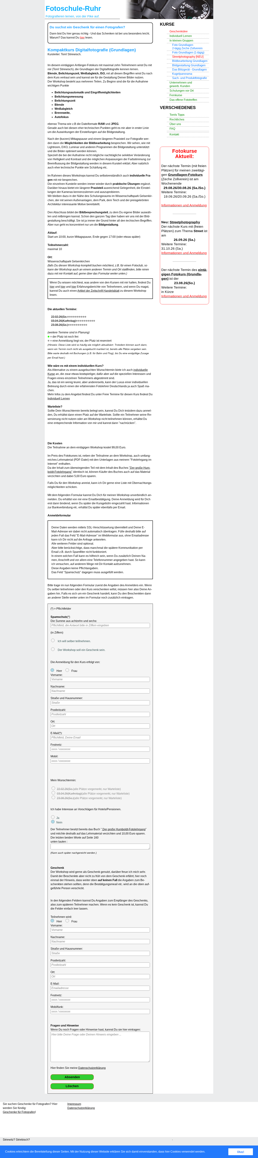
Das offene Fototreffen (183, 99)
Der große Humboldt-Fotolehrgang (123, 829)
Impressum (74, 1103)
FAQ (172, 128)
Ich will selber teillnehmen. (73, 641)
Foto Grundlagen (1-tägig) (188, 52)
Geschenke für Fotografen (19, 1112)
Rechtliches (177, 119)
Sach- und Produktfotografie (189, 77)
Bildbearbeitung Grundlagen (189, 60)
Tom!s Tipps (177, 114)
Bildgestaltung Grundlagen (189, 65)
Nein (59, 822)
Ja (57, 817)
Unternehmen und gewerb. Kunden (181, 84)
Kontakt (174, 134)
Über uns (175, 124)
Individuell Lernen (59, 398)
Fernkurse (176, 95)
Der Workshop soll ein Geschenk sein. (80, 649)
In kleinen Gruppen (181, 40)
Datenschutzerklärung (92, 1067)
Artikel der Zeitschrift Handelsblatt (98, 290)
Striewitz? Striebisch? (16, 1139)
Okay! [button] (240, 1151)
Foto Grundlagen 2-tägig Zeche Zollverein (187, 46)
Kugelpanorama (182, 73)
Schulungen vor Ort (182, 90)
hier (52, 286)
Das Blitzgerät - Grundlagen (189, 69)
